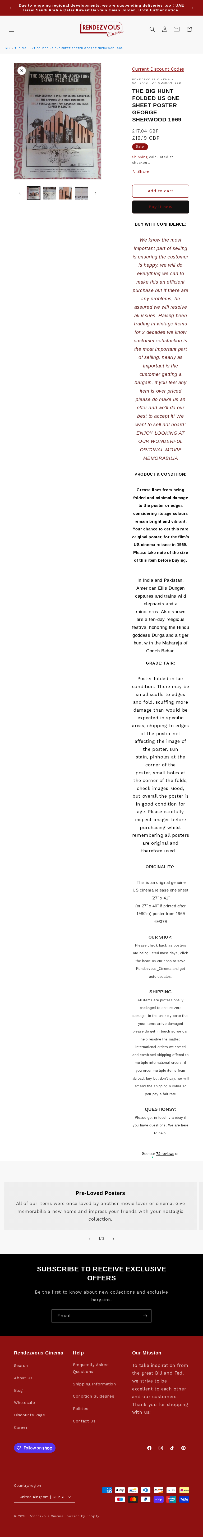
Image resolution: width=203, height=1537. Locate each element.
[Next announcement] (192, 7)
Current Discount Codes (158, 69)
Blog (18, 1390)
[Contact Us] (177, 29)
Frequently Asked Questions (91, 1368)
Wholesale (24, 1402)
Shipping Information (94, 1384)
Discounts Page (29, 1415)
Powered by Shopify (82, 1516)
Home (6, 48)
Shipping (140, 157)
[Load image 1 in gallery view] (33, 193)
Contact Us (84, 1421)
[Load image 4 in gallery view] (81, 193)
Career (21, 1427)
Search (21, 1365)
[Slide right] (96, 193)
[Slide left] (20, 193)
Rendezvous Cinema (46, 1516)
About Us (23, 1378)
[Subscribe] (145, 1315)
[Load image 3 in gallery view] (65, 193)
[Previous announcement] (10, 7)
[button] (12, 29)
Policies (80, 1408)
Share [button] (143, 171)
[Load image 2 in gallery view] (49, 193)
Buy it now (161, 206)
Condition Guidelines (93, 1396)
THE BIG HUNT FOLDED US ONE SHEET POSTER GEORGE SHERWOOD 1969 (69, 48)
